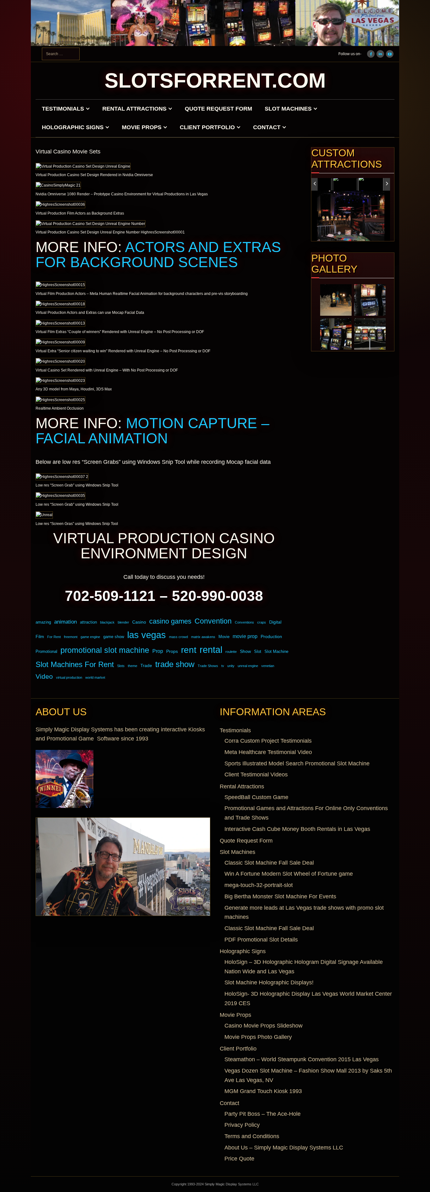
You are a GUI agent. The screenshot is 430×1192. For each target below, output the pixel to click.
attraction (88, 622)
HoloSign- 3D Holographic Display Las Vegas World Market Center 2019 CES (308, 998)
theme (132, 666)
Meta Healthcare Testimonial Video (268, 752)
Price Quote (239, 1158)
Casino (139, 622)
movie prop (245, 636)
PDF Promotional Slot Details (261, 939)
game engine (90, 637)
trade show (175, 664)
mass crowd (178, 637)
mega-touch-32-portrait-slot (258, 885)
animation (65, 622)
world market (95, 677)
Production (271, 636)
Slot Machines (288, 109)
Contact (266, 127)
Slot (257, 651)
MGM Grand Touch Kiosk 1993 (263, 1091)
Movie (223, 636)
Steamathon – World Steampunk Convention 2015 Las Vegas (301, 1059)
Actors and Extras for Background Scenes (158, 254)
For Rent (54, 637)
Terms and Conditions (251, 1136)
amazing (43, 622)
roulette (231, 652)
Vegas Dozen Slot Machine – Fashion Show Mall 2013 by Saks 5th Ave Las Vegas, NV (308, 1075)
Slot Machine (276, 651)
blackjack (107, 622)
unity (231, 666)
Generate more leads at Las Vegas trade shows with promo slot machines (304, 912)
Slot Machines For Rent (75, 664)
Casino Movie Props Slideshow (263, 1025)
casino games (170, 621)
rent (188, 650)
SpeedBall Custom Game (256, 797)
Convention (213, 621)
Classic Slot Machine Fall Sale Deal (269, 863)
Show (245, 651)
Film (40, 636)
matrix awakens (203, 637)
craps (261, 622)
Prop (157, 651)
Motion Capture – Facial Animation (152, 430)
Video (44, 676)
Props (172, 651)
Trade (146, 665)
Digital (275, 622)
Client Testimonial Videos (256, 774)
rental (211, 650)
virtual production (69, 677)
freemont (70, 637)
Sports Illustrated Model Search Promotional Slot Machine (297, 763)
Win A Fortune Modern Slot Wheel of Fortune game (288, 874)
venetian (267, 666)
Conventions (244, 622)
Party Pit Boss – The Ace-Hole (262, 1114)
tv (222, 666)
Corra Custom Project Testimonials (268, 741)
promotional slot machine (104, 650)
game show (113, 636)
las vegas (146, 635)
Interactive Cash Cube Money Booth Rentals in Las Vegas (297, 829)
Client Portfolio (207, 127)
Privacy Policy (242, 1125)
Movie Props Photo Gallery (258, 1037)
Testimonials (63, 109)
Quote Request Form (218, 109)
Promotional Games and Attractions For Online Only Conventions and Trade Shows (306, 813)
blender (123, 622)
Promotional (46, 651)
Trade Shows (208, 666)
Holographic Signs (73, 127)
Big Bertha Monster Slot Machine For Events (280, 896)
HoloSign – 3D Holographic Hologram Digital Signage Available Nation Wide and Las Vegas (303, 967)
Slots (121, 666)
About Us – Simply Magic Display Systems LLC (283, 1147)
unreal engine (248, 666)
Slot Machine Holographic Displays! (269, 982)
